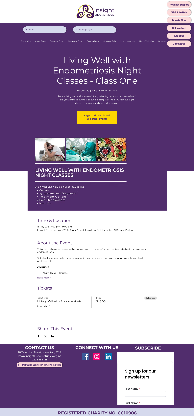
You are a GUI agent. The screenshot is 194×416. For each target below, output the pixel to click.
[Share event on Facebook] (38, 336)
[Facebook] (85, 356)
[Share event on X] (45, 336)
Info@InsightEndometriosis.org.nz (39, 356)
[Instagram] (96, 356)
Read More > (44, 277)
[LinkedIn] (108, 356)
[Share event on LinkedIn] (52, 336)
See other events (97, 118)
